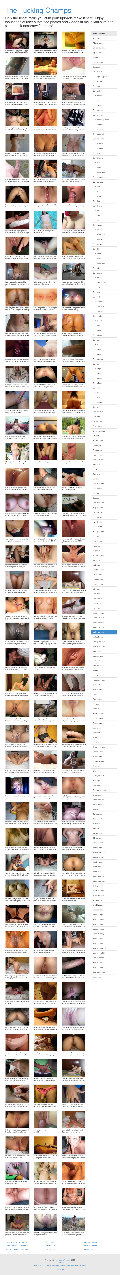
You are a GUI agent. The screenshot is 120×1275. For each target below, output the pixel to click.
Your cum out (98, 967)
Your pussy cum (99, 972)
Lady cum (96, 565)
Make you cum (98, 632)
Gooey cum (97, 493)
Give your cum (98, 483)
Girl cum (96, 479)
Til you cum (97, 828)
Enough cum (97, 450)
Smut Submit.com (90, 1246)
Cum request (98, 301)
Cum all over (97, 81)
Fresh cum (97, 469)
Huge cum (97, 550)
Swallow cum (98, 785)
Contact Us (60, 1262)
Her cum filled (98, 512)
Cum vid (96, 392)
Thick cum (97, 823)
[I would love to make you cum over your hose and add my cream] (45, 477)
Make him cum (98, 627)
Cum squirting (98, 359)
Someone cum (98, 761)
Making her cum (99, 641)
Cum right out (98, 311)
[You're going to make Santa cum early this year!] (17, 991)
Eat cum (96, 435)
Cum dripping (98, 158)
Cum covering (98, 115)
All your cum (97, 43)
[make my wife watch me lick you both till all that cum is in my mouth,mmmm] (73, 991)
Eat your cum (98, 440)
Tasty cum (97, 809)
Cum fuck (96, 210)
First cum (96, 464)
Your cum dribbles (99, 953)
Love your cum (98, 598)
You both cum (98, 910)
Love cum (96, 594)
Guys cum (96, 498)
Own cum (96, 694)
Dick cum (96, 416)
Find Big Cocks (50, 1249)
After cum (96, 38)
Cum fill (95, 191)
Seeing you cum (99, 728)
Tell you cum (97, 814)
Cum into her (98, 239)
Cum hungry (97, 225)
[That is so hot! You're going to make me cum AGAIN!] (45, 220)
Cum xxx (96, 407)
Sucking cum (97, 780)
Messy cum (97, 665)
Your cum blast (98, 943)
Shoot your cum (99, 747)
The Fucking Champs (38, 10)
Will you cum (97, 900)
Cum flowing (97, 206)
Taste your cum (98, 804)
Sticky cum (97, 771)
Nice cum (96, 685)
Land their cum (98, 570)
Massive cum (98, 656)
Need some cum (99, 680)
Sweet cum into (98, 799)
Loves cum (97, 608)
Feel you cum (98, 455)
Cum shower (97, 335)
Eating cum (97, 445)
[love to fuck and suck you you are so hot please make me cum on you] (73, 168)
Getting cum (97, 474)
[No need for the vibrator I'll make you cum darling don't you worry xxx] (17, 554)
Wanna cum (97, 847)
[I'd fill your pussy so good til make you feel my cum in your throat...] (45, 502)
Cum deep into (98, 139)
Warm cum (97, 871)
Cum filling (97, 196)
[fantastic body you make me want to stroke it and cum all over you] (73, 1119)
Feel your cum (98, 459)
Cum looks (97, 258)
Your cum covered (99, 948)
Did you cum (97, 421)
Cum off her (97, 268)
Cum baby (97, 86)
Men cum (96, 661)
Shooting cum (98, 752)
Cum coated (97, 105)
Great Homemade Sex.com (16, 1246)
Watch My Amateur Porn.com (17, 1249)
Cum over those (99, 282)
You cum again (98, 914)
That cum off (97, 819)
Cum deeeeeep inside (101, 119)
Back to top (60, 1269)
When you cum (98, 890)
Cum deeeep (98, 129)
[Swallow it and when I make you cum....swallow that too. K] (73, 477)
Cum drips (97, 163)
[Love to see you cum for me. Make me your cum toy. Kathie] (17, 785)
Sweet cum (97, 795)
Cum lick (96, 249)
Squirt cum (97, 766)
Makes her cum (98, 637)
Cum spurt (97, 349)
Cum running (98, 316)
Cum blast (96, 100)
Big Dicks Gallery (90, 1242)
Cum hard (96, 215)
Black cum (97, 57)
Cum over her (98, 277)
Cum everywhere (99, 177)
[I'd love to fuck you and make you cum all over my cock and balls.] (17, 1145)
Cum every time (99, 172)
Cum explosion (98, 182)
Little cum (96, 589)
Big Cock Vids (50, 1242)
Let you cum (97, 574)
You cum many (98, 934)
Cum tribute (97, 383)
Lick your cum (98, 584)
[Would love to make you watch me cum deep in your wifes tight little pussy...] (45, 914)
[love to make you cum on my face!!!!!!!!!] (45, 1119)
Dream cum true (99, 431)
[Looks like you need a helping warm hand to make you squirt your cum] (45, 66)
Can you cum (98, 62)
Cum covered (98, 110)
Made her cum (98, 613)
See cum (96, 708)
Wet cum (96, 886)
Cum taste (97, 373)
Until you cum (98, 843)
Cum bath (96, 91)
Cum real (96, 297)
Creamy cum (97, 72)
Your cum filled (98, 957)
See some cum (98, 713)
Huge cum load (98, 555)
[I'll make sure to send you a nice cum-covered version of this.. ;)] (73, 297)
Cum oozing (97, 273)
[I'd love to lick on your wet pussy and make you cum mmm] (45, 1222)
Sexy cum (96, 732)
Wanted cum (97, 862)
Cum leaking (97, 244)
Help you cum (98, 507)
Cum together (98, 378)
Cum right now (98, 306)
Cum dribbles (98, 143)
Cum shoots (97, 321)
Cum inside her (98, 230)
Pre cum (96, 704)
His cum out (97, 526)
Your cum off (97, 962)
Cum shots (97, 330)
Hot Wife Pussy (50, 1246)
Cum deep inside (99, 134)
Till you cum (97, 833)
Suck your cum (98, 776)
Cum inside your (99, 234)
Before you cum (99, 48)
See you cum (98, 718)
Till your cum (97, 838)
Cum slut (96, 340)
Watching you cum (100, 881)
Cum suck (96, 364)
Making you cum (99, 646)
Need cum (97, 675)
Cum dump (97, 167)
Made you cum (98, 617)
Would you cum (98, 905)
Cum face (96, 186)
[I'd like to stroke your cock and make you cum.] (45, 657)
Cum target (97, 368)
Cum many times (99, 263)
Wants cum (97, 866)
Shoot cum (97, 742)
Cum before (97, 95)
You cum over (98, 938)
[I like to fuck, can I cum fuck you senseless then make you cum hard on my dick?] (17, 734)
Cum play (96, 292)
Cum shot (96, 325)
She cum (96, 737)
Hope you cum (98, 531)
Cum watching (98, 402)
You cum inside (98, 929)
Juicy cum (96, 560)
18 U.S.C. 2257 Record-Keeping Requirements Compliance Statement (60, 1265)
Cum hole (96, 220)
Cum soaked (97, 345)
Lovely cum (97, 603)
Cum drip (96, 153)
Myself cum (97, 670)
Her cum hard (98, 517)
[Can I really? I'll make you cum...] (45, 451)
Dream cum (97, 426)
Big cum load (98, 52)
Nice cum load (98, 689)
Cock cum (96, 67)
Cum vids (96, 397)
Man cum (96, 651)
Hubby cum (97, 546)
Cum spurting (98, 354)
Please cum (97, 699)
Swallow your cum (99, 790)
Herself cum (97, 522)
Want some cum (99, 852)
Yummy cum (97, 977)
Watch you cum (98, 876)
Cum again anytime (100, 76)
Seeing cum (97, 723)
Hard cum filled (98, 503)
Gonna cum (97, 488)
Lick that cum (98, 579)
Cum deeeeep (98, 124)
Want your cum (98, 857)
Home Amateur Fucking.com (16, 1242)
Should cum (97, 756)
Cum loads (97, 254)
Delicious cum (98, 412)
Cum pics (96, 287)
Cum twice (97, 388)
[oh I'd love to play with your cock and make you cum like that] (73, 888)
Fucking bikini (89, 1249)
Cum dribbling (98, 148)
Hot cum (96, 536)
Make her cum (98, 622)
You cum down (98, 919)
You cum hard (98, 924)
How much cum (98, 541)
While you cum (98, 895)
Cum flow (96, 201)
